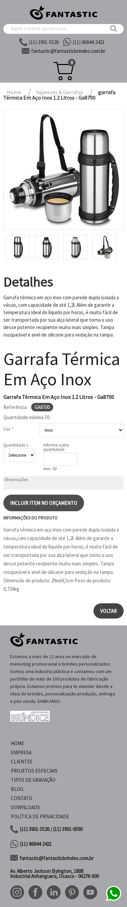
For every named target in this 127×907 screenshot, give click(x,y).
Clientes (22, 761)
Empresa (21, 752)
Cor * (8, 429)
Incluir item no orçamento (43, 503)
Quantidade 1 (15, 445)
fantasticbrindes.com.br (68, 51)
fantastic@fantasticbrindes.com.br (57, 858)
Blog (17, 789)
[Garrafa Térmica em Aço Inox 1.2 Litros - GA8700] (63, 169)
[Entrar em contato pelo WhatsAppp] (113, 900)
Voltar (108, 611)
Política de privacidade (40, 816)
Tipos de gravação (33, 780)
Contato (21, 798)
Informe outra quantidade (56, 447)
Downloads (25, 807)
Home (17, 743)
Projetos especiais (34, 771)
